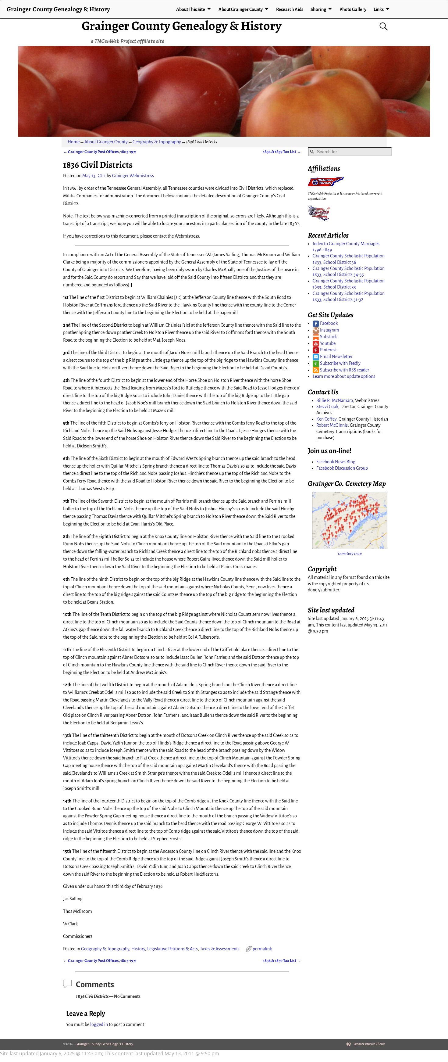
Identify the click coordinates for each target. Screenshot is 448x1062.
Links (379, 9)
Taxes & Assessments (220, 948)
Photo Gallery (353, 9)
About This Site (190, 9)
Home (74, 141)
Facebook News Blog (335, 461)
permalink (262, 948)
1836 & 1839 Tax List (282, 151)
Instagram (329, 330)
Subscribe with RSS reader (344, 370)
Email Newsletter (336, 356)
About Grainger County (241, 9)
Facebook (328, 323)
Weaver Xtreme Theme (369, 1044)
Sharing (318, 9)
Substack (328, 336)
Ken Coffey (326, 419)
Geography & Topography (157, 141)
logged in (99, 1024)
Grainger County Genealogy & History (181, 25)
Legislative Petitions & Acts (172, 948)
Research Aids (289, 9)
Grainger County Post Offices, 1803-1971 (100, 151)
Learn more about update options (344, 376)
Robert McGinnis (332, 425)
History (138, 948)
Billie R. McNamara (334, 400)
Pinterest (328, 349)
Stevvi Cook (327, 406)
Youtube (327, 343)
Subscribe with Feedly (340, 363)
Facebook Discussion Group (342, 468)
